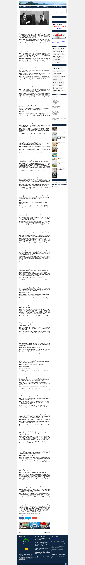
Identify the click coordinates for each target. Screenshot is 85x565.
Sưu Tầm (58, 57)
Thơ (56, 59)
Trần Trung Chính (61, 82)
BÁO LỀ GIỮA (62, 48)
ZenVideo (57, 62)
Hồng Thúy (54, 71)
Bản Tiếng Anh (26, 515)
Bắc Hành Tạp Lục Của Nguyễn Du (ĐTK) (57, 110)
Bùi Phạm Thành (55, 67)
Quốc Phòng (61, 56)
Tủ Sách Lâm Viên (25, 6)
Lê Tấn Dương (63, 71)
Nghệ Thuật (63, 54)
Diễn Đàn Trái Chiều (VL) (55, 113)
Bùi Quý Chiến (61, 67)
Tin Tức (59, 59)
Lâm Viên (58, 71)
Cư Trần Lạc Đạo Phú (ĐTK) (56, 112)
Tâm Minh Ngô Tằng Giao (60, 87)
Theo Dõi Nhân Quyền (55, 107)
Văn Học (54, 62)
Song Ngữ (54, 57)
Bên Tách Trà (37, 6)
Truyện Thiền (50, 6)
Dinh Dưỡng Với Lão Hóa (22, 527)
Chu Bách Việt (55, 68)
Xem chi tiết (59, 28)
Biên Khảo (20, 522)
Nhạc (57, 56)
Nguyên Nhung (59, 73)
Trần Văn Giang (55, 85)
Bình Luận (42, 522)
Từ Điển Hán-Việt (54, 100)
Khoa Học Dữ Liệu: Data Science (34, 527)
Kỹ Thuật (61, 53)
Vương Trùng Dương (61, 90)
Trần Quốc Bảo (55, 82)
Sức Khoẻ (61, 57)
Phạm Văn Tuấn (55, 79)
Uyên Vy (54, 88)
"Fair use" (42, 549)
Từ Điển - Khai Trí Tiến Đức (55, 101)
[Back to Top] (65, 564)
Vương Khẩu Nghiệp (59, 88)
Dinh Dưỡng (54, 51)
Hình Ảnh (58, 51)
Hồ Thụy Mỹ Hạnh (61, 70)
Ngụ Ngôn (55, 6)
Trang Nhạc (31, 6)
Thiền (53, 59)
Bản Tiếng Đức (21, 515)
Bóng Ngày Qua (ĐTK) (55, 111)
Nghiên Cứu (30, 10)
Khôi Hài (58, 53)
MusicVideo (54, 54)
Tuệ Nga (54, 87)
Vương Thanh (55, 90)
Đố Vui (60, 6)
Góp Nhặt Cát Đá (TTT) (55, 114)
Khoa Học (31, 522)
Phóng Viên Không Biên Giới (56, 106)
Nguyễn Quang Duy (55, 76)
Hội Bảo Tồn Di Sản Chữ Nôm (56, 96)
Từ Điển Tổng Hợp (54, 102)
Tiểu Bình (59, 79)
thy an (54, 91)
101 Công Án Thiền (44, 6)
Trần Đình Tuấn (60, 85)
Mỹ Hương (54, 73)
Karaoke (62, 51)
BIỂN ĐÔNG (54, 48)
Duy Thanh (59, 68)
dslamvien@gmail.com (55, 538)
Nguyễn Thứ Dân (62, 76)
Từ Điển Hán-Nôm (54, 99)
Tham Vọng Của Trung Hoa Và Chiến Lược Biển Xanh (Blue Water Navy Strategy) (45, 526)
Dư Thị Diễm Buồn (55, 70)
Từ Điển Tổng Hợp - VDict (55, 103)
